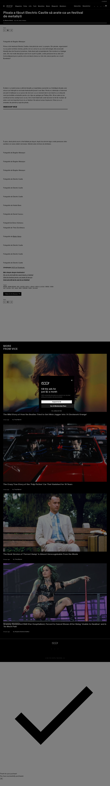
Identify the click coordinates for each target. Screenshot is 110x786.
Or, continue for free (57, 410)
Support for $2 (56, 401)
